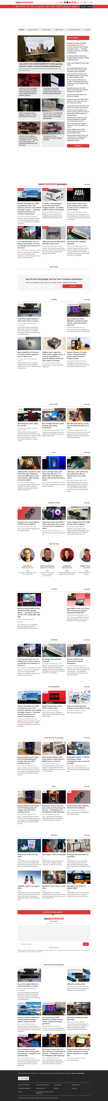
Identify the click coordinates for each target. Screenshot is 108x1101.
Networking (21, 1003)
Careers (20, 1092)
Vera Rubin (88, 29)
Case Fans (70, 692)
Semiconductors (22, 1035)
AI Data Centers (46, 29)
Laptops (52, 6)
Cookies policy (75, 1085)
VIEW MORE (87, 184)
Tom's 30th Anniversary (74, 29)
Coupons (74, 6)
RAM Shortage (59, 29)
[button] (89, 2)
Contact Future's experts (42, 1085)
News (47, 6)
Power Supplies (47, 338)
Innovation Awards (33, 29)
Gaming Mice (21, 338)
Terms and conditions (23, 1085)
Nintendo (70, 1035)
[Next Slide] (88, 556)
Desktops (58, 6)
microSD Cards (72, 409)
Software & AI (66, 6)
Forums (89, 6)
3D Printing (71, 338)
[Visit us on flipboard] (75, 2)
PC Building (46, 743)
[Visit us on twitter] (67, 2)
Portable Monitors (73, 305)
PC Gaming (70, 1003)
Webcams (20, 409)
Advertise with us (40, 1088)
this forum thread (37, 951)
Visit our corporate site (78, 1073)
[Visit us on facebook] (65, 2)
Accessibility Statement (24, 1088)
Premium (83, 6)
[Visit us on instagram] (70, 2)
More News (77, 145)
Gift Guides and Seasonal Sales (74, 970)
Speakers (20, 305)
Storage (45, 692)
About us (56, 1088)
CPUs (28, 6)
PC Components (40, 6)
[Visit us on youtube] (72, 2)
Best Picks (22, 6)
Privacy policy (57, 1085)
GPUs (32, 6)
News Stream (73, 38)
